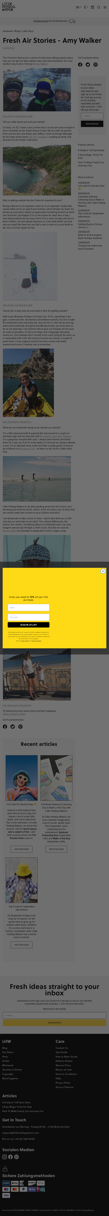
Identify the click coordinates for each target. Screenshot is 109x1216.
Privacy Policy (25, 640)
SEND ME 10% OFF (28, 624)
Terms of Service (36, 640)
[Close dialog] (103, 571)
